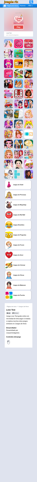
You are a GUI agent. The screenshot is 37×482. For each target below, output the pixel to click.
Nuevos (22, 6)
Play (18, 27)
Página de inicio (12, 6)
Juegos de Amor (24, 306)
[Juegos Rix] (11, 2)
